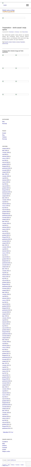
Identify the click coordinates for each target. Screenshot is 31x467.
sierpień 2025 (5, 172)
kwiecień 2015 (5, 416)
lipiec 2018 (4, 339)
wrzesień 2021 (5, 264)
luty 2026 (4, 160)
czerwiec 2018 (5, 341)
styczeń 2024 (5, 209)
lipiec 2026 (4, 150)
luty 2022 (4, 255)
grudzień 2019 (5, 306)
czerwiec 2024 (5, 199)
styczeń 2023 (5, 233)
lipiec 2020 (4, 292)
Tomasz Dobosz (25, 31)
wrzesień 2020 (5, 288)
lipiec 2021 (4, 268)
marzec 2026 (5, 158)
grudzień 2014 (5, 424)
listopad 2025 (5, 166)
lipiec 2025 (4, 174)
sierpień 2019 (5, 314)
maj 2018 (4, 343)
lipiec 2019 (4, 316)
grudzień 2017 (5, 353)
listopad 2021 (5, 260)
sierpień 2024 (5, 195)
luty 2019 (4, 325)
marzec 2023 (5, 229)
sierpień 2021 (5, 266)
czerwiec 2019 (5, 318)
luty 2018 (4, 349)
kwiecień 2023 (5, 227)
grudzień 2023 (5, 211)
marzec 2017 (5, 371)
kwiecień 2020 (5, 298)
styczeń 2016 (5, 398)
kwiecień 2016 (5, 392)
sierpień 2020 (5, 290)
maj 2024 (4, 201)
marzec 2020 (5, 300)
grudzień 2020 (5, 282)
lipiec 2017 (4, 363)
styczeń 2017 (5, 375)
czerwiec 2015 (5, 412)
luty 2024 (4, 207)
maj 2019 (4, 320)
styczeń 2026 (5, 162)
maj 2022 (4, 249)
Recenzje (4, 139)
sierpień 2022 (5, 243)
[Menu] (27, 5)
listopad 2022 (5, 237)
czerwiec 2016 (5, 389)
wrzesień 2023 (5, 217)
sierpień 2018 (5, 337)
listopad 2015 (5, 402)
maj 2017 (4, 367)
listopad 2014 (5, 426)
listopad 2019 (5, 308)
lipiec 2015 (4, 410)
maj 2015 (4, 414)
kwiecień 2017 (5, 369)
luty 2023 (4, 231)
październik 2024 (6, 191)
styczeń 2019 (5, 327)
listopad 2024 (5, 190)
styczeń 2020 (5, 304)
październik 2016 (6, 381)
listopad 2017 (5, 355)
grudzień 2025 (5, 164)
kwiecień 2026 (5, 156)
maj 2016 (4, 390)
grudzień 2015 (5, 400)
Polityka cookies (6, 451)
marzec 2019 (5, 323)
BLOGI (12, 11)
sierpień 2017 (5, 361)
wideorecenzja (5, 43)
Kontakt (4, 133)
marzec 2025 (5, 182)
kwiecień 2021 (5, 274)
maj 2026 (4, 154)
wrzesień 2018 (5, 335)
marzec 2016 (5, 394)
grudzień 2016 (5, 377)
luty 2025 (4, 184)
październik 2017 (6, 357)
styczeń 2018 (5, 351)
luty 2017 (4, 373)
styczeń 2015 (5, 422)
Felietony (4, 137)
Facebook (4, 447)
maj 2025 (4, 178)
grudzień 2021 (5, 258)
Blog (3, 121)
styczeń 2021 (5, 280)
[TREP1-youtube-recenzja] (13, 21)
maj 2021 (4, 272)
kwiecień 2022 (5, 251)
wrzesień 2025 (5, 170)
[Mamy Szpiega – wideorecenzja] (22, 60)
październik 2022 (6, 239)
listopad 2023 (5, 213)
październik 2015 (6, 404)
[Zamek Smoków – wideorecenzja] (8, 60)
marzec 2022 (5, 253)
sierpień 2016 (5, 385)
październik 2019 (6, 310)
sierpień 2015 (5, 408)
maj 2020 (4, 296)
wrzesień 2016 (5, 383)
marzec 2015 (5, 418)
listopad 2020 (5, 284)
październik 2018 (6, 333)
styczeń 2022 (5, 257)
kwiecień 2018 (5, 345)
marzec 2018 (5, 347)
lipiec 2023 (4, 221)
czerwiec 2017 (5, 365)
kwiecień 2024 (5, 203)
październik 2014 (6, 428)
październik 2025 (6, 168)
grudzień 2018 (5, 329)
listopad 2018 (5, 331)
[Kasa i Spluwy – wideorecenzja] (22, 73)
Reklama (4, 445)
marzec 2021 (5, 276)
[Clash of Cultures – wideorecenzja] (22, 87)
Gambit (8, 460)
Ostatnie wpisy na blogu (8, 10)
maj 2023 (4, 225)
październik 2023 (6, 215)
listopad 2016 (5, 379)
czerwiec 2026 (5, 152)
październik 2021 (6, 262)
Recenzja (17, 31)
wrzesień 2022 (5, 241)
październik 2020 (6, 286)
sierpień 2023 (5, 219)
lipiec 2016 (4, 387)
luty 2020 (4, 302)
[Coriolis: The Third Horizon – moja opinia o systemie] (8, 87)
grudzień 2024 (5, 188)
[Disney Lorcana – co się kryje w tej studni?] (22, 100)
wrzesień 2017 (5, 359)
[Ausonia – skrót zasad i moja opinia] (8, 73)
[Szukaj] (23, 5)
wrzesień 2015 (5, 406)
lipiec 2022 (4, 245)
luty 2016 (4, 396)
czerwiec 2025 (5, 176)
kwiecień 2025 (5, 180)
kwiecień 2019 (5, 322)
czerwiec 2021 (5, 270)
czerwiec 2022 (5, 247)
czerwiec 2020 (5, 294)
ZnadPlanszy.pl (6, 11)
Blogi (3, 443)
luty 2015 (4, 420)
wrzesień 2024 (5, 193)
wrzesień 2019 (5, 312)
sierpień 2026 (5, 148)
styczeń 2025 (5, 186)
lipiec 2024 (4, 197)
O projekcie (5, 441)
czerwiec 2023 (5, 223)
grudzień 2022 (5, 235)
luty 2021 (4, 278)
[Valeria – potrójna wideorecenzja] (8, 100)
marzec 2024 (5, 205)
